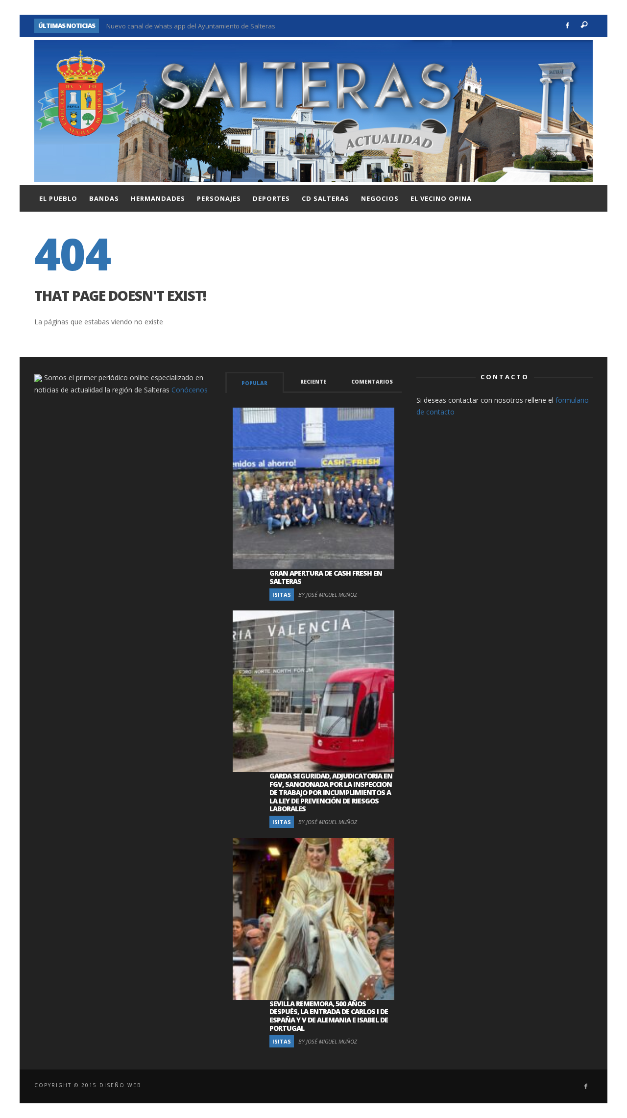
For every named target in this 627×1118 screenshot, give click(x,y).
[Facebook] (567, 26)
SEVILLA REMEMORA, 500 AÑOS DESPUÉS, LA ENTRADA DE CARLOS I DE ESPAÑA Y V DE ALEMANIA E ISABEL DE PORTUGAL (328, 1016)
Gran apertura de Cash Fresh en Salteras (325, 577)
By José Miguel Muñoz (327, 594)
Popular (254, 383)
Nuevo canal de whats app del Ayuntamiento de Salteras (190, 25)
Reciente (313, 381)
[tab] (254, 382)
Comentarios (372, 381)
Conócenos (189, 389)
